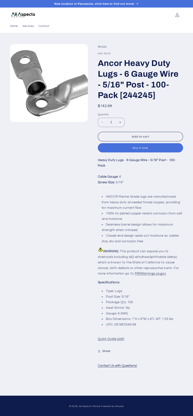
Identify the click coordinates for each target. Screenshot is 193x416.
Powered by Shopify (112, 406)
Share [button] (106, 351)
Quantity (103, 114)
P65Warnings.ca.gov (150, 273)
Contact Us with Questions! (117, 365)
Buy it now (140, 147)
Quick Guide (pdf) (111, 339)
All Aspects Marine (89, 406)
